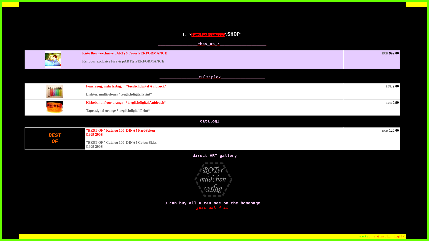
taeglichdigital (208, 35)
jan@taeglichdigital (389, 236)
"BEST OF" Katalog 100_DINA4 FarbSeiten (120, 130)
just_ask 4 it (212, 208)
